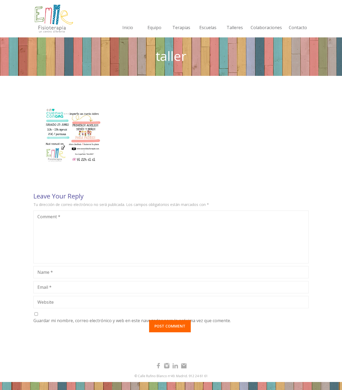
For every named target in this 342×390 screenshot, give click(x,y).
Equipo (154, 27)
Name (45, 272)
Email (44, 287)
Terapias (181, 27)
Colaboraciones (266, 27)
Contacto (298, 27)
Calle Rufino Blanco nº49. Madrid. (163, 376)
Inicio (127, 27)
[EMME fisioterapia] (52, 18)
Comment (48, 217)
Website (45, 302)
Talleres (235, 27)
